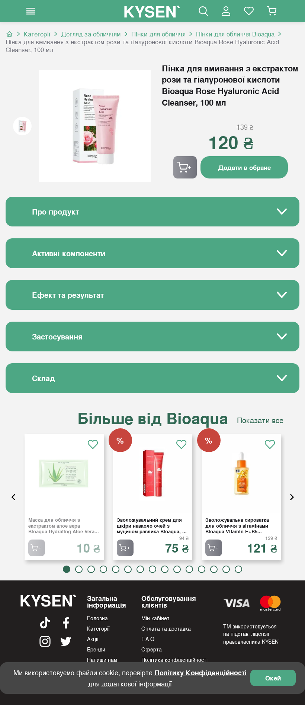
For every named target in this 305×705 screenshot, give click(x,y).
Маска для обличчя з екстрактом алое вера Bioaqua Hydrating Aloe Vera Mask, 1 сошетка (61, 525)
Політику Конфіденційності (200, 672)
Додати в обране (244, 167)
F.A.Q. (148, 639)
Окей (273, 677)
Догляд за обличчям (91, 34)
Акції (93, 639)
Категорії (37, 34)
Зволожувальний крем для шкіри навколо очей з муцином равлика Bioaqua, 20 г (152, 525)
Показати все (260, 420)
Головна (97, 618)
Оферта (151, 649)
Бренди (96, 649)
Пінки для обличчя (158, 34)
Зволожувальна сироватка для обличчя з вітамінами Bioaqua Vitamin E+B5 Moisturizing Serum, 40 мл (237, 525)
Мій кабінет (155, 618)
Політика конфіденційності (174, 659)
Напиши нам (102, 659)
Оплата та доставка (166, 628)
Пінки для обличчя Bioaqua (235, 34)
